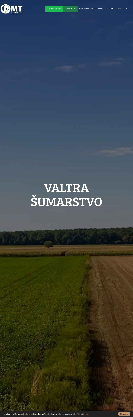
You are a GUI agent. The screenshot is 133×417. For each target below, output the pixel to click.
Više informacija (83, 414)
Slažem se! (124, 414)
